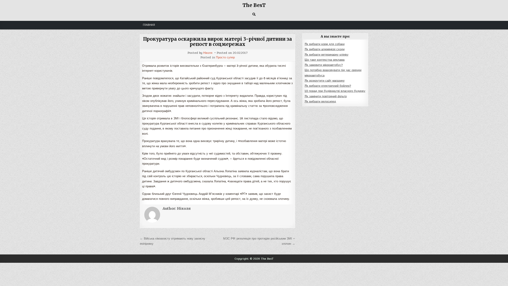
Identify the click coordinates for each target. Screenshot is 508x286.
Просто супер (225, 57)
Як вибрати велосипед (320, 101)
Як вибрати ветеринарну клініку (326, 54)
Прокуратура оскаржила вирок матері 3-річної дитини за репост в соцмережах (217, 41)
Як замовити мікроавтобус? (324, 65)
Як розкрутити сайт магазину (325, 80)
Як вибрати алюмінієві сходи (324, 49)
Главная (149, 25)
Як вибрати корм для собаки (324, 44)
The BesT (254, 5)
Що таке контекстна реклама (324, 59)
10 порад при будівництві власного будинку (335, 91)
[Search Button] (254, 14)
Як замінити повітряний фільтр (326, 96)
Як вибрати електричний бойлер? (328, 85)
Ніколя (207, 52)
